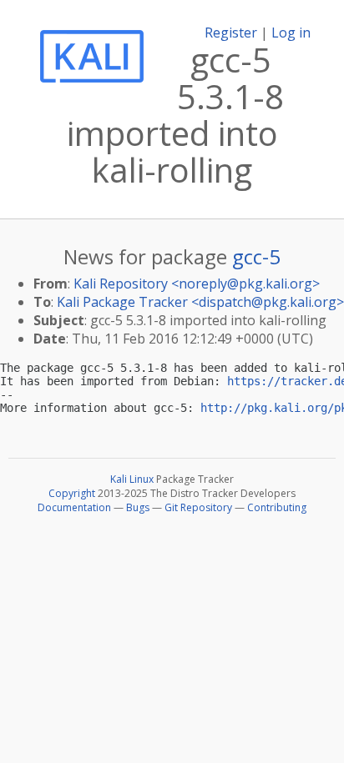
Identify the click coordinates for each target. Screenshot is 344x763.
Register (231, 32)
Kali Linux (132, 479)
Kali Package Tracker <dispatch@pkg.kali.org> (200, 302)
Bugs (137, 507)
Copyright (71, 493)
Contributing (276, 507)
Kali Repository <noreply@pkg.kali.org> (196, 283)
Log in (291, 32)
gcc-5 (256, 256)
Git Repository (198, 507)
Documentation (74, 507)
